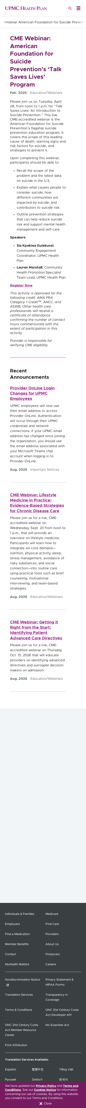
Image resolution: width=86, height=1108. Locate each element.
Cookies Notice (45, 1089)
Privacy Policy (46, 1085)
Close (47, 1103)
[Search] (70, 8)
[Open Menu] (78, 8)
